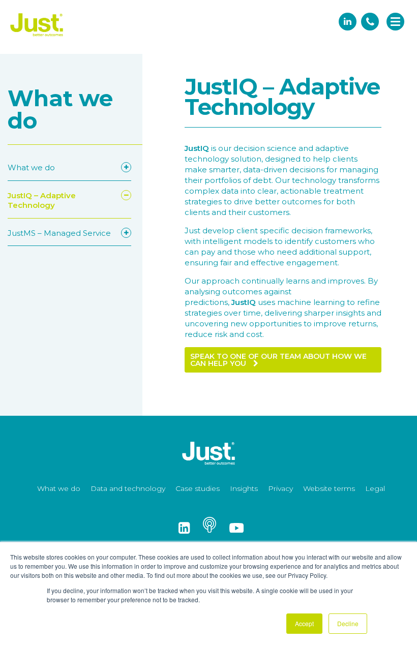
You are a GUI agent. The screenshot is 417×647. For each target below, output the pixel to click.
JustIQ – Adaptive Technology (42, 200)
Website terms (329, 488)
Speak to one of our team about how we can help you (278, 360)
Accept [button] (304, 623)
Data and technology (128, 488)
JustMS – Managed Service (59, 233)
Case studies (197, 488)
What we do (31, 167)
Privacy (280, 488)
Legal (375, 488)
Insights (244, 488)
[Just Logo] (37, 37)
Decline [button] (348, 623)
